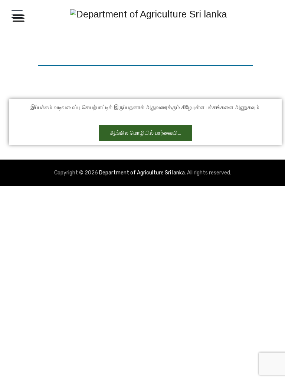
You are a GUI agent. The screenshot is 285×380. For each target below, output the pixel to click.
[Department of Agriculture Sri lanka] (148, 14)
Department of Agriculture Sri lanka (142, 173)
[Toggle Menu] (17, 18)
